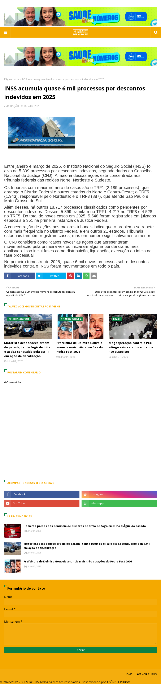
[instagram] (119, 494)
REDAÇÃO (13, 106)
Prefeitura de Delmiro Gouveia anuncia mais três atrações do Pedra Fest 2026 (79, 347)
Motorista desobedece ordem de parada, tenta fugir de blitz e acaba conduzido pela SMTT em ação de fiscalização (27, 349)
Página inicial (11, 79)
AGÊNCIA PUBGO (146, 674)
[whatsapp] (119, 503)
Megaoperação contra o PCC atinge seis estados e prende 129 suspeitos (131, 347)
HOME (128, 674)
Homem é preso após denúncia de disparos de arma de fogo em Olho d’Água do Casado (84, 526)
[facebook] (41, 494)
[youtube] (41, 503)
